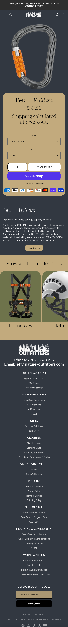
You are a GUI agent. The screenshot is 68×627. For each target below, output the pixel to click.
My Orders (34, 383)
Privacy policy (55, 619)
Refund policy (13, 619)
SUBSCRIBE (34, 603)
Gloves (34, 469)
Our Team (34, 521)
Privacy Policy (34, 491)
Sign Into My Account (34, 378)
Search (34, 414)
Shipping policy (42, 619)
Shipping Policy (34, 500)
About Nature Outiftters (34, 512)
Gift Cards (34, 431)
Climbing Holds (34, 443)
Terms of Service (34, 495)
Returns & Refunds (34, 486)
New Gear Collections (34, 400)
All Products (34, 409)
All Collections (34, 404)
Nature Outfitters (37, 614)
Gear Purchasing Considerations (34, 538)
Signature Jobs (34, 565)
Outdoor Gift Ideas (34, 426)
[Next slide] (62, 302)
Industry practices (34, 543)
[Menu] (3, 14)
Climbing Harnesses (34, 452)
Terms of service (27, 619)
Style (34, 135)
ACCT (34, 548)
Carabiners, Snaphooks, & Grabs (34, 457)
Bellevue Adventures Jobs (34, 569)
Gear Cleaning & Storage (34, 534)
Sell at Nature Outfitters (34, 560)
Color (34, 149)
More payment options (34, 183)
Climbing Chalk (34, 447)
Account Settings (34, 387)
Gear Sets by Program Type (34, 517)
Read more (34, 248)
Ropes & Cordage (34, 474)
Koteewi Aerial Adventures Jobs (34, 574)
